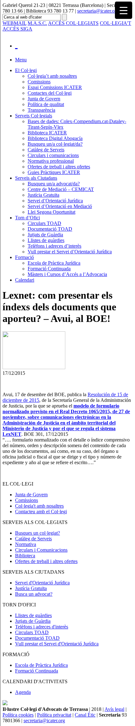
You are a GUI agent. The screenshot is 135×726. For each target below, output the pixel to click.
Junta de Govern (44, 98)
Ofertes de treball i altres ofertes (59, 166)
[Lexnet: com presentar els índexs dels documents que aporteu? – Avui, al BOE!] (34, 367)
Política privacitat (54, 715)
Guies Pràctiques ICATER (54, 172)
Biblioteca (25, 555)
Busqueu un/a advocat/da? (54, 183)
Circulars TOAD (44, 223)
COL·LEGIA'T (115, 23)
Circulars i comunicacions (53, 155)
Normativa (25, 544)
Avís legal (114, 709)
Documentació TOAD (50, 229)
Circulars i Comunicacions (41, 550)
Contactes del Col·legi (50, 93)
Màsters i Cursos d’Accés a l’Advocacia (67, 274)
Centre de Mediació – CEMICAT (61, 189)
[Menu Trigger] (123, 10)
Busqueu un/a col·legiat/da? (55, 144)
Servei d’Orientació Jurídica (55, 200)
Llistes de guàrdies (46, 240)
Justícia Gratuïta (43, 195)
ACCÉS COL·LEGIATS (73, 23)
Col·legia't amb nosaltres (39, 506)
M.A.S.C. (37, 23)
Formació (24, 257)
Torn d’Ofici (27, 217)
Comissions (39, 81)
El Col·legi (26, 70)
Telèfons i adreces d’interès (54, 246)
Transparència (41, 110)
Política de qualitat (46, 104)
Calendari (24, 280)
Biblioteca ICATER (47, 132)
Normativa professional (51, 161)
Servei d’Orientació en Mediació (60, 206)
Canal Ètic (85, 715)
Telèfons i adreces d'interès (41, 626)
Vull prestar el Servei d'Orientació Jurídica (57, 643)
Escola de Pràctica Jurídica (54, 263)
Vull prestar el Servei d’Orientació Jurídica (70, 251)
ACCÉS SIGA (17, 28)
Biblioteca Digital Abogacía (55, 138)
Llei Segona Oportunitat (51, 212)
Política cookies (18, 715)
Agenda (23, 692)
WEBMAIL (14, 23)
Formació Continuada (49, 268)
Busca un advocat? (33, 594)
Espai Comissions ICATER (55, 87)
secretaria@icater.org (98, 11)
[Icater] (73, 44)
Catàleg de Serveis (46, 149)
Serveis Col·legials (33, 115)
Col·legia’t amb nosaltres (52, 76)
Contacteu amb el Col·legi (41, 511)
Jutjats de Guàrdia (45, 234)
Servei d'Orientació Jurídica (42, 582)
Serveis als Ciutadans (36, 178)
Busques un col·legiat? (37, 533)
